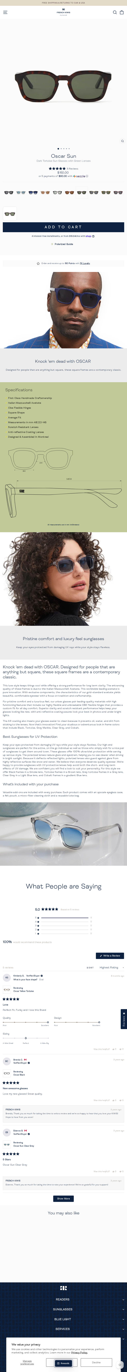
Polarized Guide (64, 244)
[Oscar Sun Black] (9, 192)
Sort (91, 968)
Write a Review (113, 956)
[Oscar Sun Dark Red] (118, 192)
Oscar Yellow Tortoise (23, 991)
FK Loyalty (85, 263)
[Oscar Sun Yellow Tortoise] (106, 192)
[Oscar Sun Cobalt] (33, 192)
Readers (62, 1299)
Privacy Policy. (79, 1352)
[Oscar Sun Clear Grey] (21, 192)
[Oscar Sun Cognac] (70, 192)
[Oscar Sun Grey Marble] (57, 192)
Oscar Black (19, 1075)
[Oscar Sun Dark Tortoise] (82, 192)
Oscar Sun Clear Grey (23, 1146)
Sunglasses (62, 1309)
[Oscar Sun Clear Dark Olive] (94, 192)
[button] (63, 169)
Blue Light (62, 1319)
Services (63, 1329)
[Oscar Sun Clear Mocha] (45, 192)
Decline (96, 1362)
